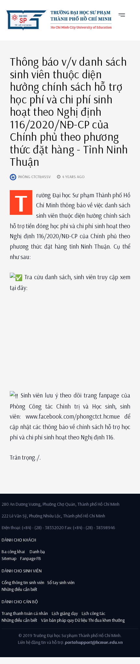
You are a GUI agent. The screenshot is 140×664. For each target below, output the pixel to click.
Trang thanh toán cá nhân (25, 613)
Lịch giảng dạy (65, 613)
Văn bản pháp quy (57, 620)
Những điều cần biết (19, 589)
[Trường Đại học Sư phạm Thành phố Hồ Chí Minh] (58, 20)
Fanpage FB (30, 558)
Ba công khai (13, 551)
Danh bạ (37, 551)
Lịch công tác (93, 613)
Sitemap (9, 558)
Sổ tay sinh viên (61, 582)
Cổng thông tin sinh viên (23, 582)
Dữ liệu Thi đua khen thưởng (100, 620)
